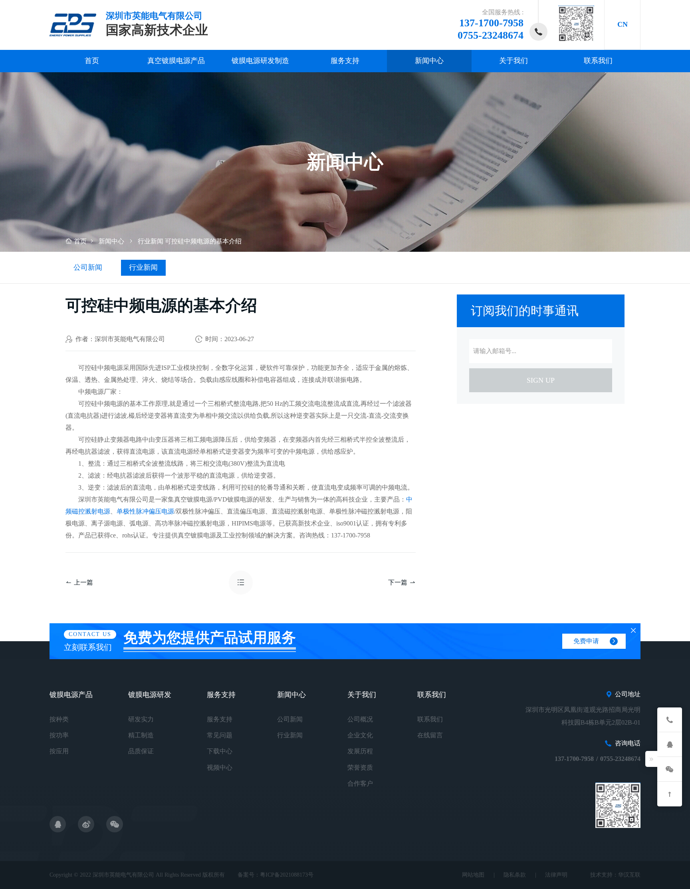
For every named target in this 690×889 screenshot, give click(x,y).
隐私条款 (515, 875)
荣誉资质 (360, 767)
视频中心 (219, 767)
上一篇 (83, 582)
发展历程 (360, 751)
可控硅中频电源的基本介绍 (203, 241)
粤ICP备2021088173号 (286, 875)
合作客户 (360, 783)
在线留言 (430, 735)
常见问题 (219, 735)
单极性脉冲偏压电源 (145, 511)
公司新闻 (87, 267)
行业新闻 (150, 241)
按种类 (59, 719)
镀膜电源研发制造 (260, 61)
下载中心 (219, 751)
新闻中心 (429, 61)
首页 (92, 61)
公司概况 (360, 719)
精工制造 (141, 735)
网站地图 (473, 875)
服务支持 (345, 61)
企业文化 (360, 735)
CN (622, 24)
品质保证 (141, 751)
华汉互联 (629, 875)
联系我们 (598, 61)
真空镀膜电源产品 (176, 61)
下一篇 (397, 582)
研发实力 (141, 719)
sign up (541, 380)
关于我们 (513, 61)
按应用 (59, 751)
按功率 (59, 735)
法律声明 (556, 875)
